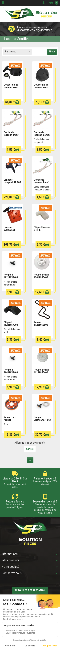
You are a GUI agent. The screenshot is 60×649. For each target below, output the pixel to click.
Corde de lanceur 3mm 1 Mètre (12, 135)
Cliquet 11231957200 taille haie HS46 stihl (12, 326)
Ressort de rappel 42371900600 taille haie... (11, 421)
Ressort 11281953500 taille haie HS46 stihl (42, 326)
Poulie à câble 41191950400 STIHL (41, 372)
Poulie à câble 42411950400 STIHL (41, 277)
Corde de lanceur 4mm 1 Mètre (42, 182)
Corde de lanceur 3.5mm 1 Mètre (42, 135)
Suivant (30, 448)
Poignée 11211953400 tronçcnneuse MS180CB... (11, 278)
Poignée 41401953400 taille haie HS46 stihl (12, 373)
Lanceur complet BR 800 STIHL (12, 182)
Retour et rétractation (30, 590)
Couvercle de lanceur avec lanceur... (11, 87)
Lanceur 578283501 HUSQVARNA (11, 230)
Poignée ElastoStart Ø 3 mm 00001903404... (42, 421)
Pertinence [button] (10, 51)
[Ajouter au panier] (17, 102)
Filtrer (52, 51)
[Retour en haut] (30, 460)
